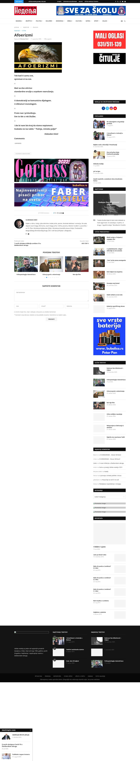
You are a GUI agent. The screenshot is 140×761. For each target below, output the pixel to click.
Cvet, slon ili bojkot (72, 661)
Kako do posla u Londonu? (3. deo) (102, 567)
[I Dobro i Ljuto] (109, 534)
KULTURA (79, 21)
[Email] (125, 1)
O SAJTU (59, 1)
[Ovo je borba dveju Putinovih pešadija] (99, 155)
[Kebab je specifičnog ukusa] (99, 309)
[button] (25, 1)
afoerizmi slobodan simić (23, 153)
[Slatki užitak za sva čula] (99, 297)
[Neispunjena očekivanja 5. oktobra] (99, 428)
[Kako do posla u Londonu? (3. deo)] (120, 569)
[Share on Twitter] (59, 213)
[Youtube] (122, 1)
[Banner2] (109, 508)
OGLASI (81, 1)
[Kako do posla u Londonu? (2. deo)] (120, 580)
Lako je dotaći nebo (99, 555)
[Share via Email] (63, 213)
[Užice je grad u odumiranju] (26, 264)
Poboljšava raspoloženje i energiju (110, 484)
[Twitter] (117, 1)
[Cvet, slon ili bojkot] (58, 664)
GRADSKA (19, 21)
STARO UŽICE (68, 676)
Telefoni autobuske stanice (75, 649)
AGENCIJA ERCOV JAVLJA (20, 735)
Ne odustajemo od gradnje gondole (115, 122)
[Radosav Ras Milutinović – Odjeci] (99, 371)
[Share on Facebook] (57, 213)
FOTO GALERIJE (100, 676)
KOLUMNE (49, 21)
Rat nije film (51, 274)
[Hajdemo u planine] (120, 615)
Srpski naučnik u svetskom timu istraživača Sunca (107, 180)
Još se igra (96, 171)
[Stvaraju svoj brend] (99, 286)
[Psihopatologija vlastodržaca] (99, 382)
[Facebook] (115, 1)
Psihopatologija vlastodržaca (116, 380)
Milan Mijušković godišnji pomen (39, 1)
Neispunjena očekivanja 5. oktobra (115, 426)
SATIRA (88, 21)
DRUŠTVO (29, 21)
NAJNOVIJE (26, 27)
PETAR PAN (38, 676)
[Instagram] (120, 1)
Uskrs (95, 463)
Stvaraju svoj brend (113, 283)
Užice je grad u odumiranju (26, 274)
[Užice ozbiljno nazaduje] (77, 264)
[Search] (125, 21)
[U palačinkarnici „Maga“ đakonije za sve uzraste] (99, 252)
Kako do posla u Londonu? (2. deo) (102, 579)
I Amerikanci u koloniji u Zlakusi (115, 134)
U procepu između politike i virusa (110, 475)
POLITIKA (39, 21)
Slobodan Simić (24, 39)
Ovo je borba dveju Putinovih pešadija (113, 153)
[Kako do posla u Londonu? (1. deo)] (120, 592)
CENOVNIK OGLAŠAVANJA (70, 1)
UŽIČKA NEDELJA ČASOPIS (91, 1)
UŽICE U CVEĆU (80, 676)
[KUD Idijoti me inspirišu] (99, 274)
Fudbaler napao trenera (21, 754)
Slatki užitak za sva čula (114, 295)
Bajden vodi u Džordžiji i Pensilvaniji (105, 145)
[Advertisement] (109, 83)
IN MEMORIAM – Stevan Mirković (110, 455)
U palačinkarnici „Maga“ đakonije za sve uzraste (114, 250)
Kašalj (106, 471)
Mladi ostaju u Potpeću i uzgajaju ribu (115, 238)
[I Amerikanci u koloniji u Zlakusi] (99, 136)
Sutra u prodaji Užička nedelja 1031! (110, 467)
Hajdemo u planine (99, 612)
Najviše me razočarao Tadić (116, 437)
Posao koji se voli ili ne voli (110, 480)
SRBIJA (69, 21)
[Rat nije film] (51, 264)
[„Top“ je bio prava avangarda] (99, 263)
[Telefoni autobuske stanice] (58, 652)
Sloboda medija (98, 164)
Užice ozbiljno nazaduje (77, 274)
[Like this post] (55, 213)
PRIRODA (48, 676)
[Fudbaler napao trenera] (6, 756)
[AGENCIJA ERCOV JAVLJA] (6, 737)
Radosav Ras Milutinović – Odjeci (109, 203)
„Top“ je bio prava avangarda (116, 260)
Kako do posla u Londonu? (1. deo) (102, 590)
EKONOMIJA (59, 21)
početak (16, 27)
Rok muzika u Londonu (101, 601)
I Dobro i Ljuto (99, 547)
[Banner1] (109, 503)
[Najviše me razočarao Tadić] (99, 440)
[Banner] (109, 512)
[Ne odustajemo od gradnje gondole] (99, 124)
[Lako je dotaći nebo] (120, 557)
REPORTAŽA (57, 676)
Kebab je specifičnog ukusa (116, 306)
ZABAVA (90, 676)
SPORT (96, 21)
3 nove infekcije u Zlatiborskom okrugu (111, 463)
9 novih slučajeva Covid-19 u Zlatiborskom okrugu (12, 745)
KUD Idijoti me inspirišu (114, 272)
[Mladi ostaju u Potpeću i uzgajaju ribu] (99, 240)
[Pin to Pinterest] (61, 213)
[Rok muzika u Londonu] (120, 603)
